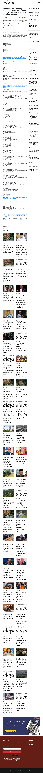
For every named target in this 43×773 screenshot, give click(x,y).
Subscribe (12, 751)
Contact (31, 747)
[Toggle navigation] (39, 2)
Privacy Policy (30, 744)
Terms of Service (31, 742)
